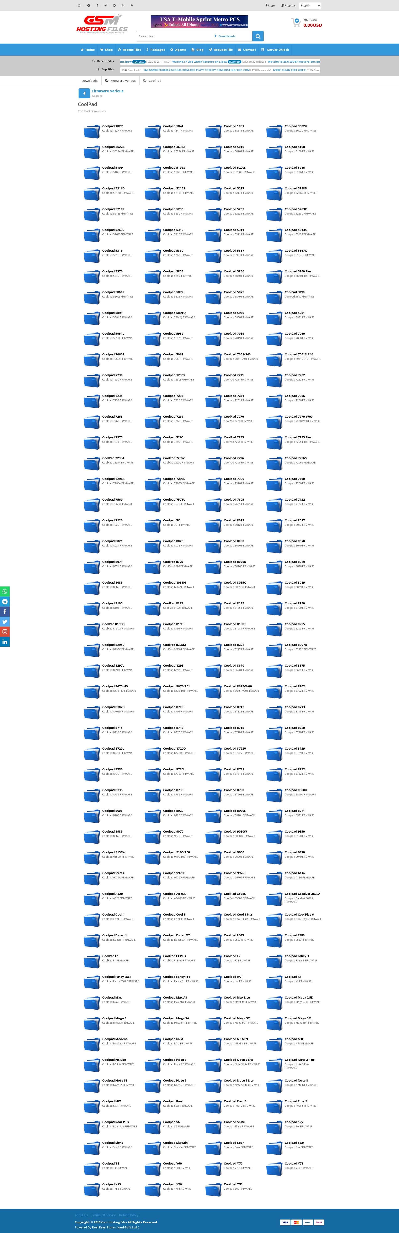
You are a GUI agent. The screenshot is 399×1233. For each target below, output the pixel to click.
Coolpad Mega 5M (298, 1018)
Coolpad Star (294, 1142)
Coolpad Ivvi (233, 976)
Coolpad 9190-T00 (176, 852)
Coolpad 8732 (295, 769)
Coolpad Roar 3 (235, 1101)
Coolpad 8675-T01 (176, 686)
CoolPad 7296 (234, 458)
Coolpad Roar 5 (296, 1101)
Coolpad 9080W (235, 831)
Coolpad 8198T (235, 624)
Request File (223, 50)
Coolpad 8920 (173, 811)
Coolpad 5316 (112, 250)
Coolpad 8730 (112, 769)
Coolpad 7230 (112, 375)
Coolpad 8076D (235, 562)
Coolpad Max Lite (237, 997)
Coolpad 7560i (112, 499)
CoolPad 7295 (234, 437)
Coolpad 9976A (113, 873)
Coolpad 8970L (235, 811)
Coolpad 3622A (113, 147)
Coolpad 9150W (114, 852)
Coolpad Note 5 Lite (239, 1080)
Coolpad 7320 (234, 479)
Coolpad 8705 (173, 707)
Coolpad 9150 (295, 831)
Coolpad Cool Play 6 (299, 914)
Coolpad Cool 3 (174, 914)
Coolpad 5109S (174, 167)
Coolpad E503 (234, 935)
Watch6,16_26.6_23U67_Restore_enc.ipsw (249, 61)
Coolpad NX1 (112, 1101)
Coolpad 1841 (173, 126)
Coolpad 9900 (234, 852)
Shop (109, 50)
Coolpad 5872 (173, 292)
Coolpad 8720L (113, 748)
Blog (199, 50)
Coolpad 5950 (234, 313)
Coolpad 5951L (113, 333)
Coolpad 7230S (174, 375)
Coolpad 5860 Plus (298, 271)
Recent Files (132, 50)
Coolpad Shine (234, 1122)
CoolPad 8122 (173, 603)
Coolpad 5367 (234, 250)
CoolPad (155, 80)
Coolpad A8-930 (174, 894)
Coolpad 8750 (234, 790)
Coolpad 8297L (113, 665)
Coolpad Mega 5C (237, 1018)
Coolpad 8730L (174, 769)
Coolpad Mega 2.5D (299, 997)
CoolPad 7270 (234, 416)
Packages (157, 50)
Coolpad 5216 (295, 167)
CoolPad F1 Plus (174, 956)
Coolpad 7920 (112, 520)
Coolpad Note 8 (296, 1080)
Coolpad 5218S (113, 209)
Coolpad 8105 (112, 603)
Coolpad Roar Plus (115, 1122)
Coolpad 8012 (234, 520)
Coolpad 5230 (173, 209)
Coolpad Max (112, 997)
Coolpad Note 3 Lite (239, 1059)
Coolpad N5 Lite (114, 1059)
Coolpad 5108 (295, 147)
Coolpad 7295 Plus (298, 437)
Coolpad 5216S (174, 188)
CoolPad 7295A (113, 458)
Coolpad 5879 (234, 292)
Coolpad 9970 (295, 852)
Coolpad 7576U (174, 499)
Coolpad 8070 (295, 541)
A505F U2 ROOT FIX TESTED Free (305, 70)
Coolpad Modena (114, 1039)
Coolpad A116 (295, 873)
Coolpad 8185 (234, 603)
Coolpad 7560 (295, 479)
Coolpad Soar (234, 1142)
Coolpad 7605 (234, 499)
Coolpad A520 (112, 894)
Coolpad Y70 (233, 1163)
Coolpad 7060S (113, 354)
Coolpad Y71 (294, 1163)
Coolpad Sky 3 (112, 1142)
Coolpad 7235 (112, 396)
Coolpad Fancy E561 (116, 976)
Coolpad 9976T (235, 873)
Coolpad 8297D (296, 645)
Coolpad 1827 (112, 126)
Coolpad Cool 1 (113, 914)
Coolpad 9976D (174, 873)
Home (90, 50)
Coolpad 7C (171, 520)
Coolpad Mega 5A (176, 1018)
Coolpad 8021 (112, 541)
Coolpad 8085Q (235, 582)
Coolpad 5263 (234, 209)
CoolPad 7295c (174, 458)
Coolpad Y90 (233, 1184)
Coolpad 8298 (173, 665)
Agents (180, 50)
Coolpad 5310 (173, 230)
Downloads (90, 80)
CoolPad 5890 (295, 292)
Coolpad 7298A (113, 479)
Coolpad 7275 (112, 437)
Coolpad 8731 (234, 769)
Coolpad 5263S (113, 230)
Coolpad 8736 (173, 790)
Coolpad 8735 (112, 790)
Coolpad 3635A (174, 147)
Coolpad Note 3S (114, 1080)
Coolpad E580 (295, 935)
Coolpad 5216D (113, 188)
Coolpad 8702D (113, 707)
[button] (258, 36)
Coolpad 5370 (112, 271)
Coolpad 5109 (112, 167)
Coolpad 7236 (173, 396)
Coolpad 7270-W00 (299, 416)
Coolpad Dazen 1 (114, 935)
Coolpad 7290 (173, 437)
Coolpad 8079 (295, 562)
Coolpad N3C (294, 1039)
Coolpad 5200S (235, 167)
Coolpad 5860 (234, 271)
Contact (249, 50)
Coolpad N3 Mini (236, 1039)
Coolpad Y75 (111, 1184)
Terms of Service (104, 1215)
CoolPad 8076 (173, 562)
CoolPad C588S (235, 894)
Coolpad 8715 (112, 728)
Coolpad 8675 (295, 665)
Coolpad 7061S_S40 (299, 354)
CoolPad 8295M (174, 645)
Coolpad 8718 (234, 728)
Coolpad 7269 (173, 416)
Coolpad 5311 (234, 230)
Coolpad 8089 (295, 582)
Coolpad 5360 (173, 250)
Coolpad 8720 (295, 728)
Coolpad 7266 (295, 396)
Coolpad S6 (171, 1122)
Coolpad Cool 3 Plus (238, 914)
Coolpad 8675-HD (115, 686)
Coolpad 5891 (112, 313)
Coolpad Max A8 (175, 997)
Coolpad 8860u (296, 790)
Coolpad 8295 (295, 624)
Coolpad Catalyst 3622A (302, 894)
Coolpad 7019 (234, 333)
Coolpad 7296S (296, 458)
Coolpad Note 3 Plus (300, 1059)
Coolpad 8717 (173, 728)
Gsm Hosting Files (114, 1222)
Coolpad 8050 (234, 541)
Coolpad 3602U (296, 126)
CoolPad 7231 (234, 375)
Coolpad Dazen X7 (176, 935)
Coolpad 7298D (174, 479)
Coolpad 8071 (112, 562)
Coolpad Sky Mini (175, 1142)
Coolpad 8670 (234, 665)
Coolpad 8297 (234, 645)
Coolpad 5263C (296, 209)
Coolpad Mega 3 (114, 1018)
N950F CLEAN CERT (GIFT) (244, 70)
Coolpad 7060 (295, 333)
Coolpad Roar (173, 1101)
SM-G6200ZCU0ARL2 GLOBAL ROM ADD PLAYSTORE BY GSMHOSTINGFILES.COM (151, 70)
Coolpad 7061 (173, 354)
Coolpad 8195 (173, 624)
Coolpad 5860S (113, 292)
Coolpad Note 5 (174, 1080)
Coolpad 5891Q (174, 313)
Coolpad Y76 (172, 1184)
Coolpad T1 (110, 1163)
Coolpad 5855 (173, 271)
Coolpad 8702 (295, 686)
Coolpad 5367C (296, 250)
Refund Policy (128, 1215)
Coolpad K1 (293, 976)
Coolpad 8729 (295, 748)
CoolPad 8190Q (113, 624)
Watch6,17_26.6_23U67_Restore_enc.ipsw (154, 61)
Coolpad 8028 (173, 541)
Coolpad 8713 (295, 707)
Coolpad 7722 (295, 499)
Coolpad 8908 (112, 811)
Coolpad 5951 (295, 313)
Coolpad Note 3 (174, 1059)
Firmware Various (123, 80)
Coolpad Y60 (172, 1163)
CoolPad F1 (110, 956)
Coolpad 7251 (234, 396)
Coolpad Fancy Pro (177, 976)
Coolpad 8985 (112, 831)
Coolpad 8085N (174, 582)
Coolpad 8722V (235, 748)
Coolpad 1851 (234, 126)
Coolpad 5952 (173, 333)
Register (290, 5)
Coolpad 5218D (296, 188)
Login (271, 5)
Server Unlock (277, 50)
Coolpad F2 (232, 956)
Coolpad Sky (294, 1122)
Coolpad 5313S (296, 230)
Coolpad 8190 (295, 603)
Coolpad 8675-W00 (238, 686)
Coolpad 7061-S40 (237, 354)
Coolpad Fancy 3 (297, 956)
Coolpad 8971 (295, 811)
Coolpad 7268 (112, 416)
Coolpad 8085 (112, 582)
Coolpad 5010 (234, 147)
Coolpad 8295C (113, 645)
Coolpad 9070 (173, 831)
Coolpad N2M (173, 1039)
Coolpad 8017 (295, 520)
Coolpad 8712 (234, 707)
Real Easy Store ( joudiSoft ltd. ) (115, 1227)
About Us (82, 1215)
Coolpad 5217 (234, 188)
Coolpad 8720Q (174, 748)
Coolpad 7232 (295, 375)
